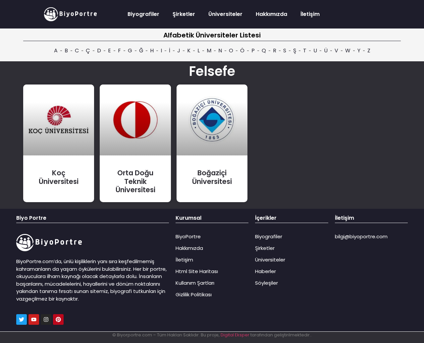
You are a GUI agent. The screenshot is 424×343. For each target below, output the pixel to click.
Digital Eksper (235, 335)
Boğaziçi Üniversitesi (212, 177)
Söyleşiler (266, 282)
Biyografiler (143, 14)
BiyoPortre (188, 236)
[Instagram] (46, 319)
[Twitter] (21, 319)
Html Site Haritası (197, 271)
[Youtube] (33, 319)
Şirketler (184, 14)
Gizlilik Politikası (194, 294)
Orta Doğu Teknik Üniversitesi (135, 181)
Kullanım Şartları (195, 282)
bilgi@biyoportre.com (361, 236)
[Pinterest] (58, 319)
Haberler (265, 271)
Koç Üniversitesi (59, 177)
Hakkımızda (271, 14)
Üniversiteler (225, 14)
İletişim (310, 14)
